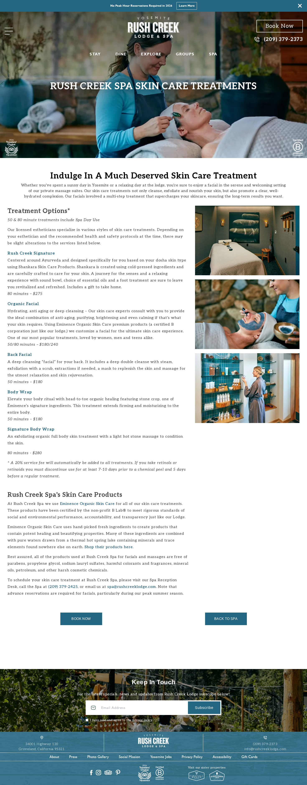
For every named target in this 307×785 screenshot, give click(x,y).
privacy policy (142, 720)
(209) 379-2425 (63, 587)
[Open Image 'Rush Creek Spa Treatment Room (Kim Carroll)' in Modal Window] (247, 240)
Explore (151, 54)
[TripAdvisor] (11, 147)
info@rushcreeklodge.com (265, 749)
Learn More (187, 6)
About (54, 756)
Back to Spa (225, 619)
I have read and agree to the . (121, 720)
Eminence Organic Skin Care (88, 504)
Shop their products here (109, 547)
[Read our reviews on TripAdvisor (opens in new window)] (108, 772)
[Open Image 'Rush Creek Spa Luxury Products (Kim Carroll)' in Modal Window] (247, 388)
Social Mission (129, 756)
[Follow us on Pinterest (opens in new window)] (118, 772)
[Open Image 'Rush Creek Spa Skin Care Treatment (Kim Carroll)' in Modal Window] (247, 314)
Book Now (279, 26)
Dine (120, 54)
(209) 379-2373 (283, 39)
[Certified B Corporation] (298, 147)
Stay (95, 54)
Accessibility (222, 756)
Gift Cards (249, 756)
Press (73, 756)
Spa (213, 54)
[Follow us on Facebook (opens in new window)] (91, 772)
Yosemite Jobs (161, 756)
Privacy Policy (192, 756)
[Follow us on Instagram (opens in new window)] (98, 772)
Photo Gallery (98, 756)
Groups (185, 54)
